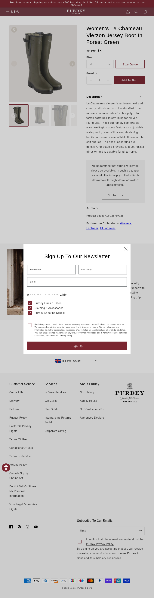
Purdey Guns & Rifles (48, 303)
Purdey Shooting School (50, 313)
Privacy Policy (66, 335)
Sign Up (77, 346)
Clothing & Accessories (49, 308)
